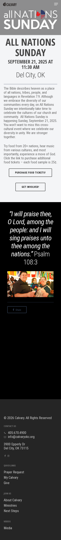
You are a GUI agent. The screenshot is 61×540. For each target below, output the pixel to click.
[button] (56, 4)
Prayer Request (14, 472)
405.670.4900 (17, 433)
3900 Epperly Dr (14, 444)
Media (8, 528)
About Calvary (13, 500)
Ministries (10, 505)
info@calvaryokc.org (21, 437)
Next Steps (11, 511)
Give (6, 483)
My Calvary (11, 477)
